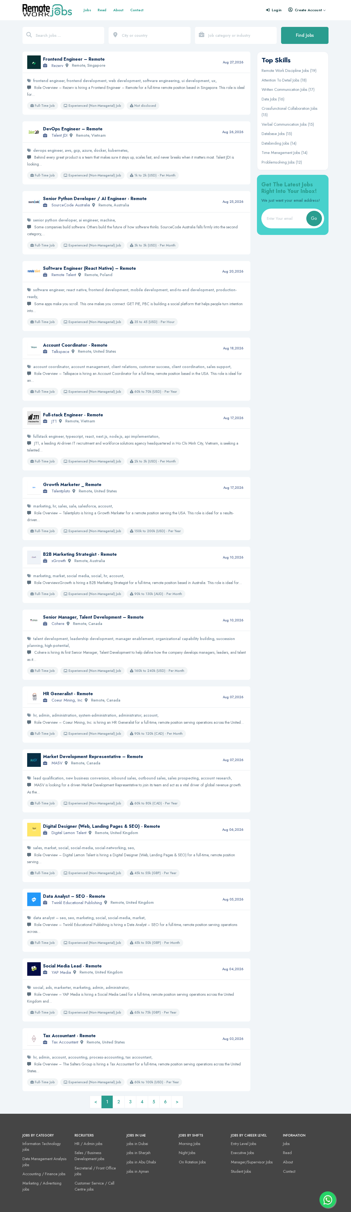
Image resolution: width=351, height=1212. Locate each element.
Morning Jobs (189, 1143)
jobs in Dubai (137, 1143)
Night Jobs (187, 1152)
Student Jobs (241, 1171)
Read (102, 10)
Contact (136, 10)
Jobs (87, 10)
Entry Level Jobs (243, 1143)
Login (277, 10)
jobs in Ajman (138, 1171)
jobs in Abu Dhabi (141, 1162)
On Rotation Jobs (192, 1162)
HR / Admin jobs (89, 1143)
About (118, 10)
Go (314, 218)
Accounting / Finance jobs (44, 1174)
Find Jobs (305, 35)
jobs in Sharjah (139, 1152)
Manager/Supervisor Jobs (252, 1162)
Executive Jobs (242, 1152)
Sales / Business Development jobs (89, 1156)
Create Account (308, 10)
